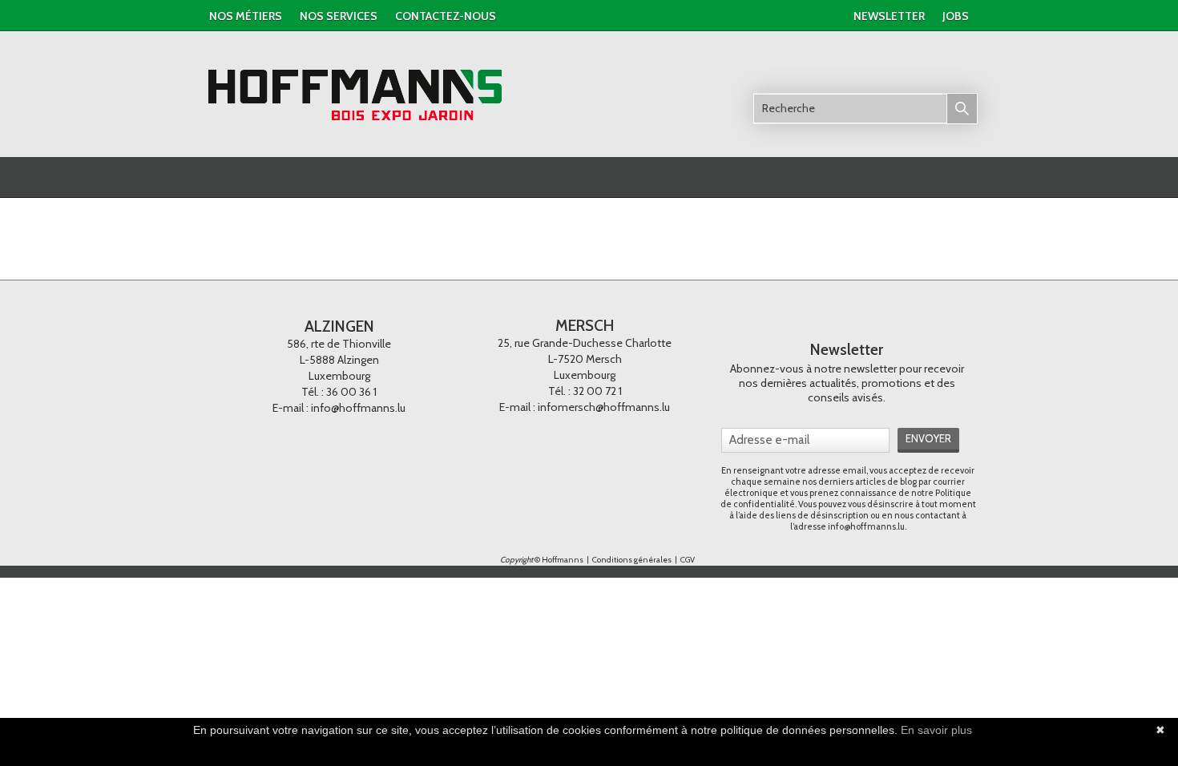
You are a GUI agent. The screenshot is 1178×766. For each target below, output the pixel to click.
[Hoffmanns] (355, 95)
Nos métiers (245, 16)
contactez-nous (445, 16)
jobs (955, 16)
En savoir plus (936, 730)
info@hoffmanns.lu (358, 408)
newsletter (889, 16)
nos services (338, 16)
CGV (687, 559)
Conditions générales (632, 559)
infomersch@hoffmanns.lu (604, 407)
